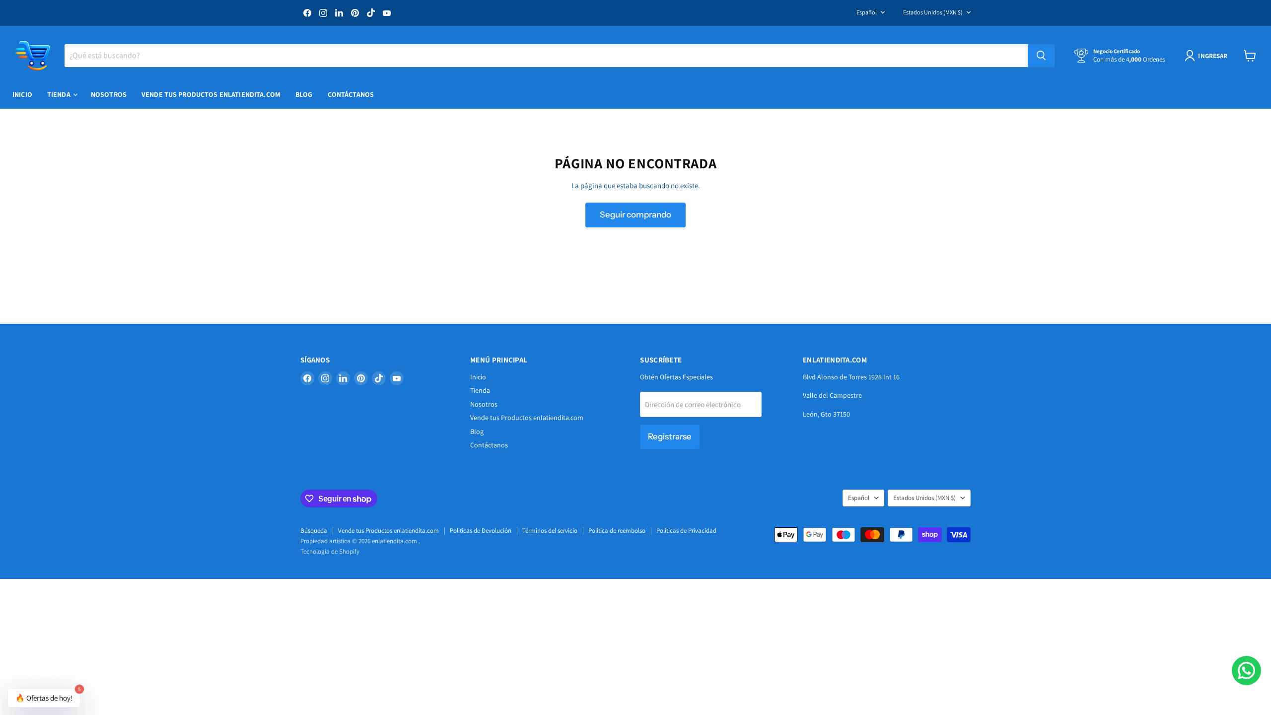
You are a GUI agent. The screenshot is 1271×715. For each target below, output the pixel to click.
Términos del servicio (549, 530)
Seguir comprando (635, 214)
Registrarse (670, 436)
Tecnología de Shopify (329, 551)
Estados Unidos (933, 12)
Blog (304, 94)
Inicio (22, 94)
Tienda (59, 94)
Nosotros (109, 94)
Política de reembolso (616, 530)
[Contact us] (1246, 670)
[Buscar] (1041, 55)
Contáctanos (351, 94)
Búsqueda (313, 530)
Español (866, 12)
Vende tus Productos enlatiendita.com (211, 94)
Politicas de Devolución (480, 530)
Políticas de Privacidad (686, 530)
